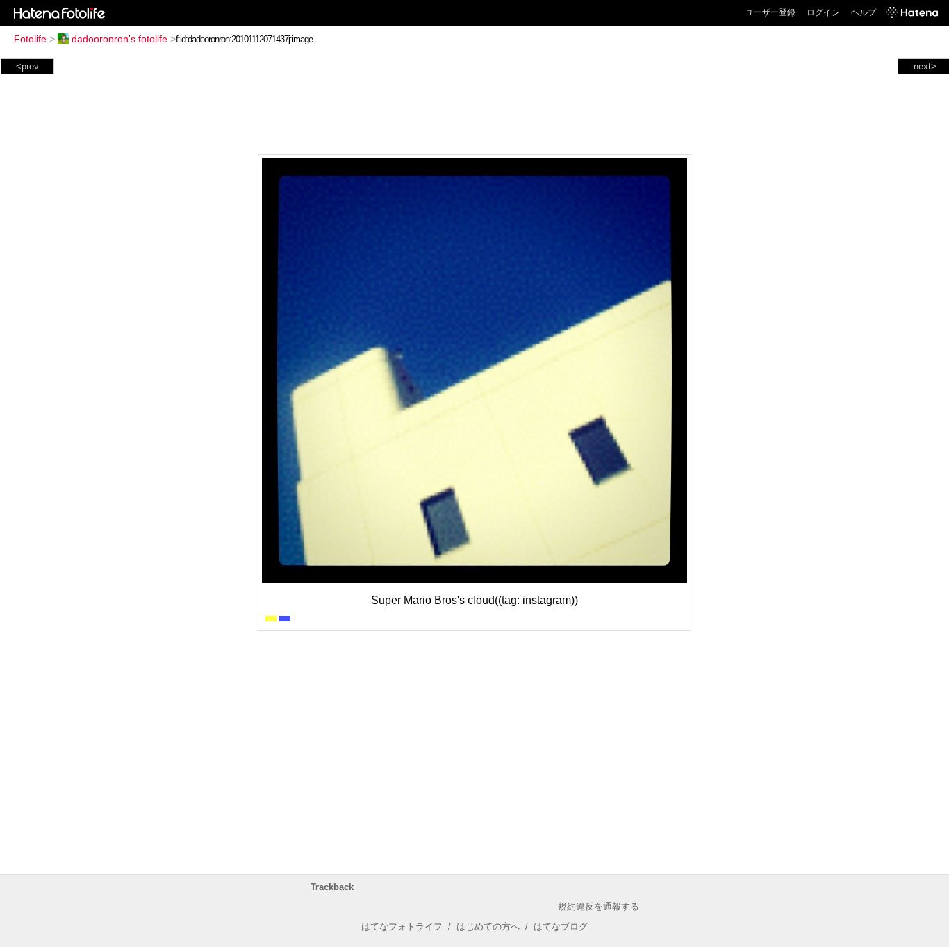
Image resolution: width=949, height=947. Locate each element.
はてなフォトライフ (402, 926)
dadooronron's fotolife (119, 38)
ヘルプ (863, 12)
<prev (27, 66)
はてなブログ (561, 926)
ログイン (823, 12)
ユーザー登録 (770, 12)
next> (925, 66)
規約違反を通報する (598, 906)
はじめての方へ (488, 926)
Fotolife (30, 38)
